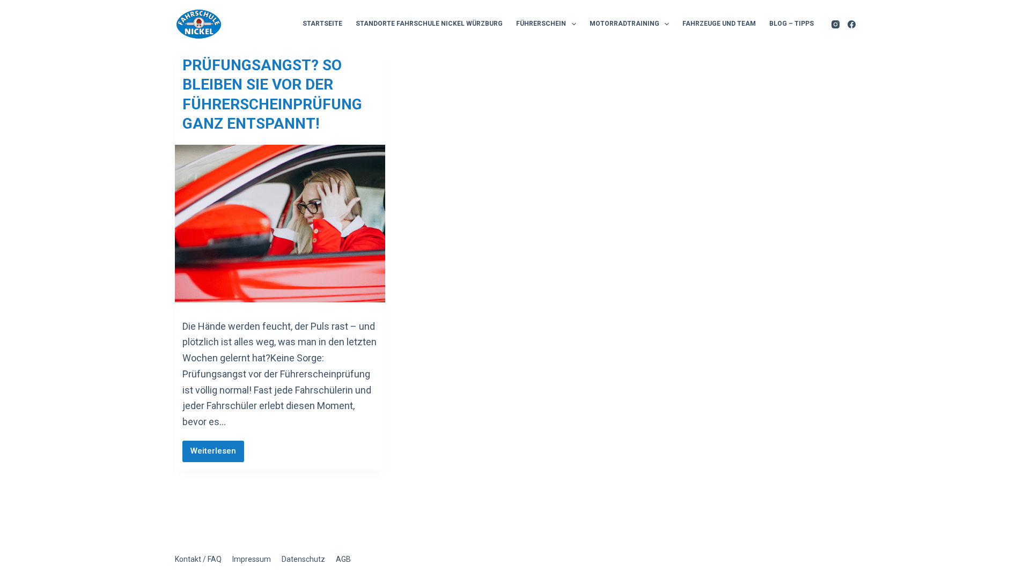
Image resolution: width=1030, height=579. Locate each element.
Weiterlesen (217, 454)
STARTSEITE (322, 23)
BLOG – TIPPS (791, 23)
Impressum (251, 559)
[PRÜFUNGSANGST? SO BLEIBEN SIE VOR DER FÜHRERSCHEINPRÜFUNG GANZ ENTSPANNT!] (280, 223)
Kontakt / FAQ (198, 559)
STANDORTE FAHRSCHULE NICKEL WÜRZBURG (429, 23)
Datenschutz (303, 559)
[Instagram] (836, 24)
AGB (343, 559)
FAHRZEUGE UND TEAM (719, 23)
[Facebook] (852, 24)
